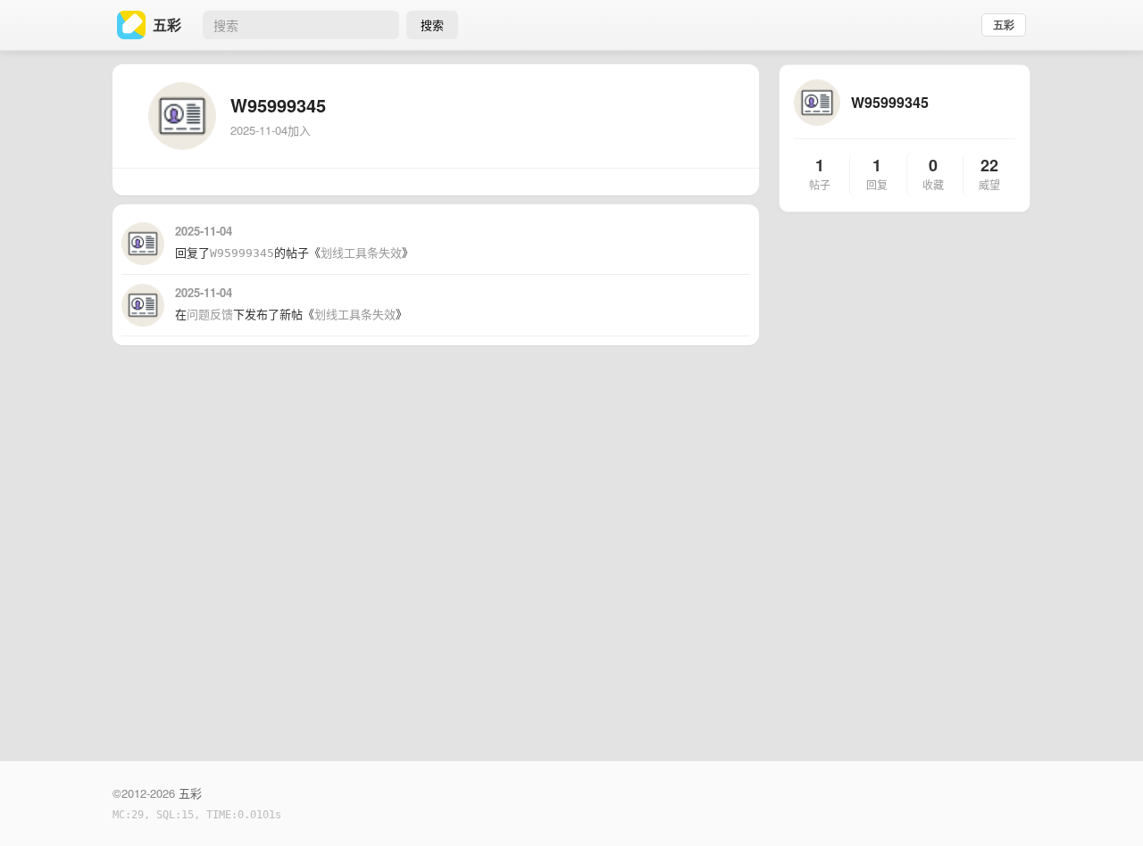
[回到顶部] (1105, 805)
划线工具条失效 (361, 253)
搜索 (432, 24)
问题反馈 (210, 314)
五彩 (1003, 25)
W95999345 (242, 253)
